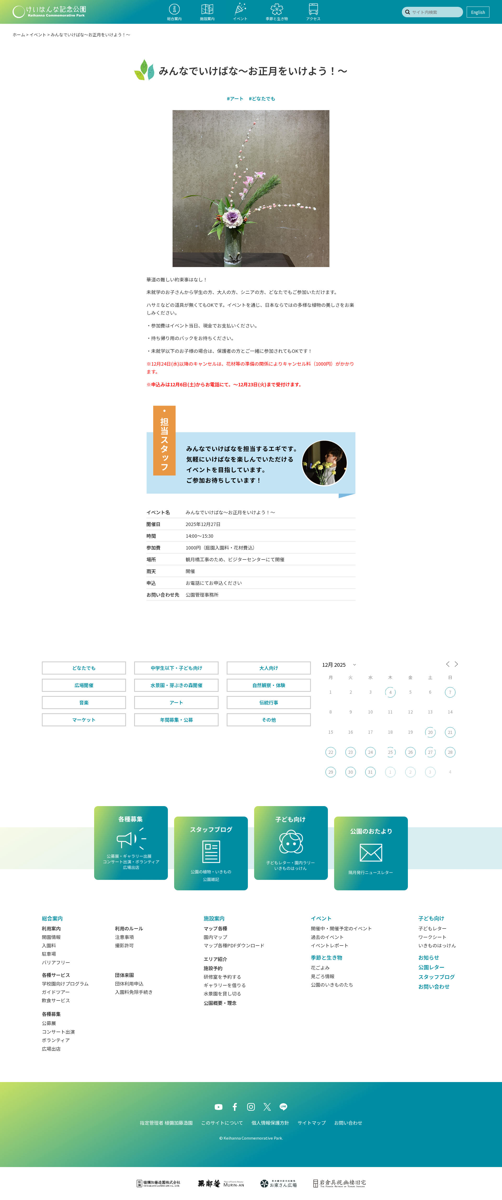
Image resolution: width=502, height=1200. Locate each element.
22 (330, 752)
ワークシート (432, 936)
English (478, 12)
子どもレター (432, 928)
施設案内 (214, 918)
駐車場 (49, 953)
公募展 (49, 1023)
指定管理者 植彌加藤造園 (166, 1122)
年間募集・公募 (176, 719)
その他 (269, 719)
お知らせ (428, 957)
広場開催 (84, 685)
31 (370, 772)
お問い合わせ (434, 986)
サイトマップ (312, 1122)
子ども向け (431, 918)
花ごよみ (320, 967)
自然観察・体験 (268, 685)
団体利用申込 (129, 983)
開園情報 (51, 936)
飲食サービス (56, 1000)
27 (430, 752)
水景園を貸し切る (222, 993)
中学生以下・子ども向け (176, 667)
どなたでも (84, 667)
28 (450, 752)
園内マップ (215, 936)
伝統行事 (268, 702)
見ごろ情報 (322, 976)
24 (370, 752)
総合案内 (52, 918)
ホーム (19, 34)
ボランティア (56, 1040)
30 (350, 772)
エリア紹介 (215, 958)
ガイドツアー (56, 991)
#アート (235, 98)
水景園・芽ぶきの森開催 (176, 685)
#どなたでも (262, 98)
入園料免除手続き (134, 991)
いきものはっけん (437, 945)
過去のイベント (327, 936)
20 (430, 732)
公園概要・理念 (220, 1002)
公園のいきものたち (332, 984)
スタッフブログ (436, 977)
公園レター (431, 967)
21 (450, 732)
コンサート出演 (58, 1031)
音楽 (84, 702)
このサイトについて (222, 1122)
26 (410, 752)
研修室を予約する (222, 976)
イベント (38, 34)
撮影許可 (124, 945)
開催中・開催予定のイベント (341, 928)
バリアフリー (56, 962)
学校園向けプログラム (65, 983)
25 (390, 752)
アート (176, 702)
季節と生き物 (326, 957)
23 (350, 752)
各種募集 (51, 1013)
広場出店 (51, 1048)
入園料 (49, 945)
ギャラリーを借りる (225, 985)
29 (330, 772)
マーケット (84, 719)
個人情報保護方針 (270, 1122)
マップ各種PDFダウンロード (234, 945)
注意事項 (124, 936)
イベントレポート (330, 945)
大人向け (268, 667)
